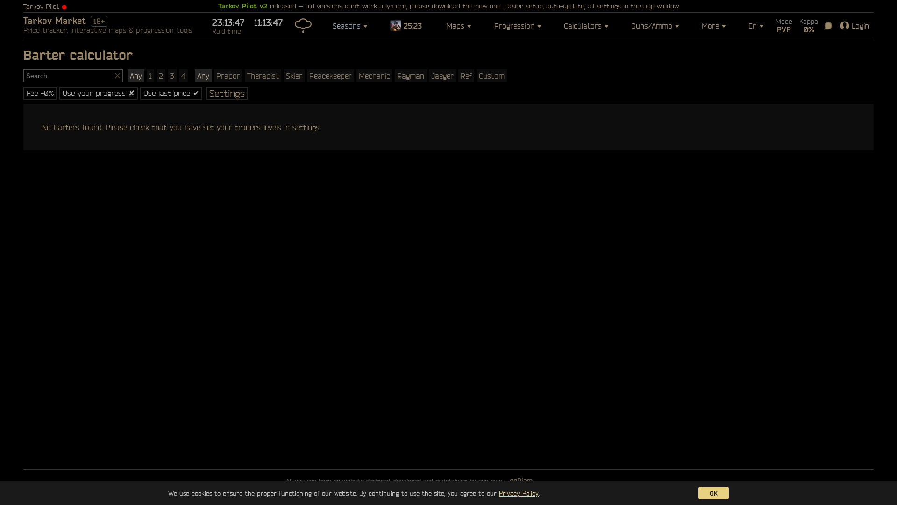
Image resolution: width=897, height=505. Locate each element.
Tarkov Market (54, 20)
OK (714, 493)
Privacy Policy (519, 493)
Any (136, 76)
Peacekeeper (330, 76)
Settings (227, 93)
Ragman (410, 76)
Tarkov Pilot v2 (242, 6)
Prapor (228, 76)
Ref (466, 76)
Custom (492, 76)
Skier (294, 76)
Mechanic (374, 76)
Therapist (263, 76)
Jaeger (442, 76)
